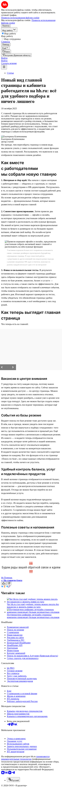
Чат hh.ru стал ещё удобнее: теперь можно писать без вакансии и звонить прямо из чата (33, 605)
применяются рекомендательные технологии (25, 757)
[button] (4, 58)
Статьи (10, 73)
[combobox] (13, 779)
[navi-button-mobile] (4, 67)
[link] (6, 51)
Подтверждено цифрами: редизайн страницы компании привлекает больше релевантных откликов (33, 616)
